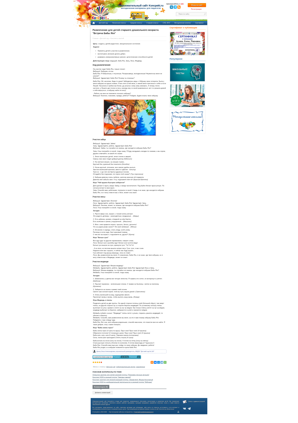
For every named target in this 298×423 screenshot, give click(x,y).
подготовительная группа (125, 367)
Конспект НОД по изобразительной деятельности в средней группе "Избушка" (122, 382)
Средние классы (136, 23)
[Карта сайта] (178, 412)
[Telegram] (161, 362)
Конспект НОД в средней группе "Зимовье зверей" (112, 377)
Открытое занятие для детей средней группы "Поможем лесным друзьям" (121, 375)
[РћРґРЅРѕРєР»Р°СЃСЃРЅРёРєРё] (152, 362)
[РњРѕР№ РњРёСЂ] (158, 362)
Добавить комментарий (102, 392)
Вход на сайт (196, 5)
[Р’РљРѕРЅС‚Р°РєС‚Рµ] (155, 362)
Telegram (175, 7)
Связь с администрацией (196, 401)
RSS (179, 7)
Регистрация (196, 9)
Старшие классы (152, 23)
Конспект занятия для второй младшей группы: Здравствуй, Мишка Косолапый (123, 380)
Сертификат (199, 23)
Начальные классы (119, 23)
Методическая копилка (182, 23)
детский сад (110, 367)
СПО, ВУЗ (166, 23)
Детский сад (103, 23)
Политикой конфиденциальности (143, 412)
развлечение (140, 367)
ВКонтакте (171, 7)
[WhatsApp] (165, 362)
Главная (93, 23)
